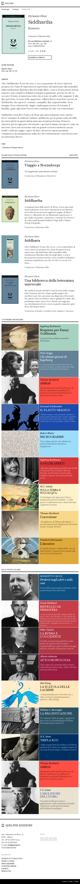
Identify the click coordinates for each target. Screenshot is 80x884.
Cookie (11, 861)
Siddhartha (33, 201)
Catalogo (15, 9)
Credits (76, 881)
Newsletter (6, 871)
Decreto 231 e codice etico (11, 859)
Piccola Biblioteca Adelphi (38, 41)
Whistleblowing (7, 864)
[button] (73, 16)
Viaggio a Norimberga (42, 165)
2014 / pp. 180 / (9, 70)
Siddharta (32, 241)
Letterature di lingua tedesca (12, 148)
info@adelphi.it (14, 845)
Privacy (4, 861)
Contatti (4, 869)
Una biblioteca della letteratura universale (49, 282)
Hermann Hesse (37, 16)
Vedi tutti (74, 155)
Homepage (5, 9)
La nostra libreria (8, 866)
